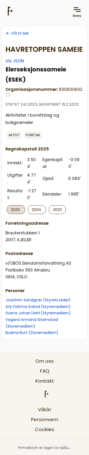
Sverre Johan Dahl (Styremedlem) (37, 313)
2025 (16, 209)
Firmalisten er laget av (38, 447)
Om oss (44, 361)
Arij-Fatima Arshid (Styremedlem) (37, 306)
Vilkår (44, 409)
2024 (37, 209)
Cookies (44, 429)
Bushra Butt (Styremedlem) (31, 332)
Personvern (44, 419)
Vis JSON (14, 61)
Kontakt (44, 381)
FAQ (44, 371)
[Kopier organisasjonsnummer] (8, 94)
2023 (57, 209)
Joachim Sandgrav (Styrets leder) (37, 300)
